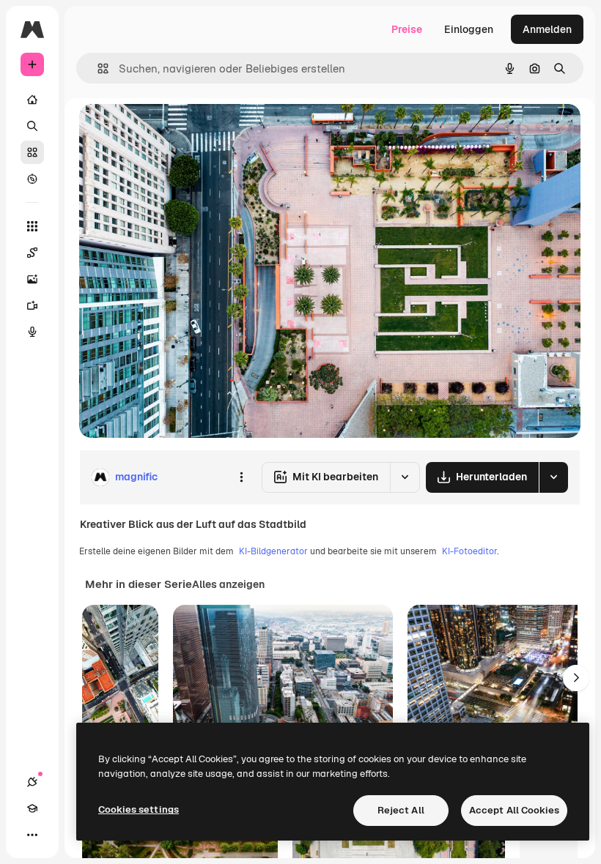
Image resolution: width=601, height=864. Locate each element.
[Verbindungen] (32, 782)
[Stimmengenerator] (32, 331)
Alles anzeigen (228, 584)
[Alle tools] (32, 226)
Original (172, 131)
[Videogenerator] (32, 305)
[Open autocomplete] (97, 68)
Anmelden (547, 29)
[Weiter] (576, 678)
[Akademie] (32, 808)
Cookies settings (138, 809)
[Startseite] (32, 99)
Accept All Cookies (514, 810)
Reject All (400, 810)
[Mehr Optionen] (241, 477)
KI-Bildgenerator (273, 551)
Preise (406, 29)
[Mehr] (32, 834)
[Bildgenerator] (32, 279)
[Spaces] (32, 252)
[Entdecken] (32, 178)
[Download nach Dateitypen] (553, 477)
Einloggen (468, 29)
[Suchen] (32, 126)
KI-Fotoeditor (469, 551)
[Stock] (32, 152)
